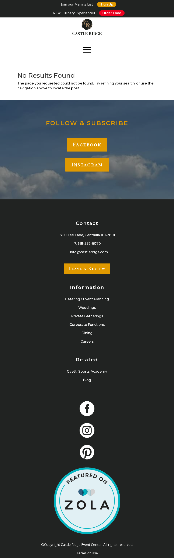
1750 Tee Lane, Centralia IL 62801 (87, 235)
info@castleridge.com (89, 252)
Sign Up (106, 4)
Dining (87, 333)
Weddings (87, 308)
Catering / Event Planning (87, 299)
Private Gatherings (87, 316)
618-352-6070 (89, 244)
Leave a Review (87, 268)
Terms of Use (87, 553)
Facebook (87, 144)
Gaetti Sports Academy (87, 371)
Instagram (87, 164)
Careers (87, 341)
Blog (87, 380)
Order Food (111, 13)
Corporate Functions (87, 325)
